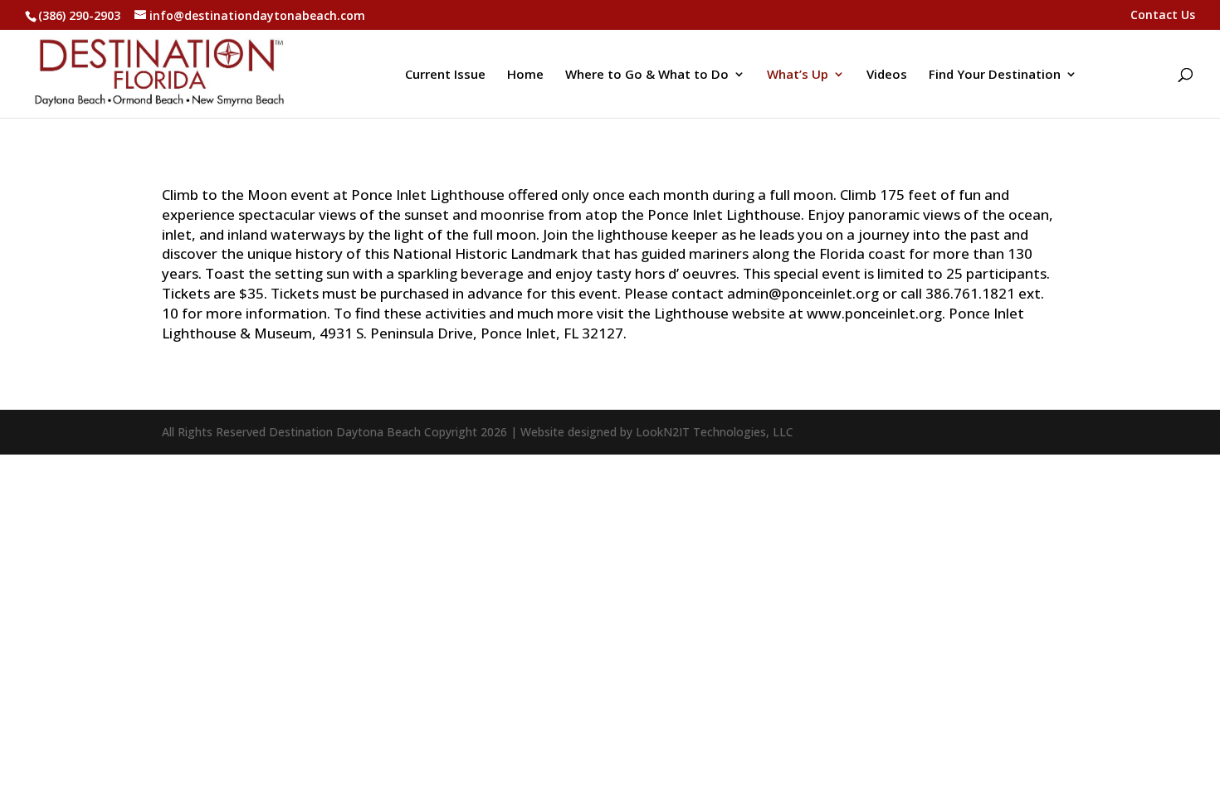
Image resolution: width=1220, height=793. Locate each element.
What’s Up (797, 75)
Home (525, 75)
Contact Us (1162, 15)
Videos (886, 75)
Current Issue (445, 75)
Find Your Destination (995, 75)
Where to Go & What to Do (647, 75)
